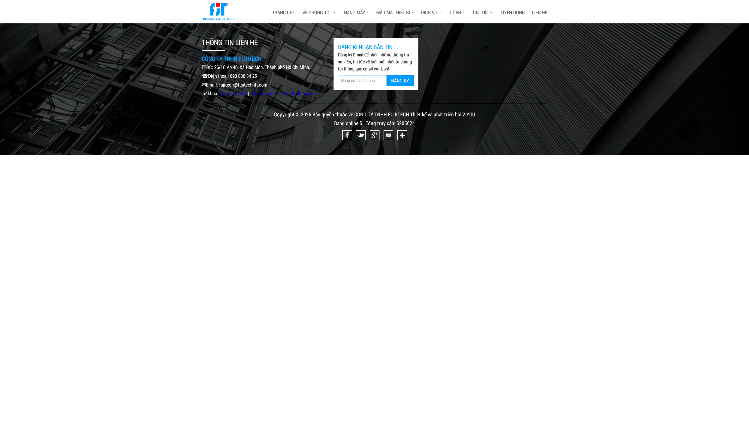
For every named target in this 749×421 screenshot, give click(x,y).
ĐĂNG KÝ (400, 80)
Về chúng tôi (317, 12)
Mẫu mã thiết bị (393, 12)
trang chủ (284, 12)
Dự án (455, 12)
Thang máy (353, 12)
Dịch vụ (429, 12)
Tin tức (480, 12)
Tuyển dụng (512, 12)
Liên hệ (539, 12)
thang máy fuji (233, 93)
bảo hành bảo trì (299, 93)
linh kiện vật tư (265, 93)
